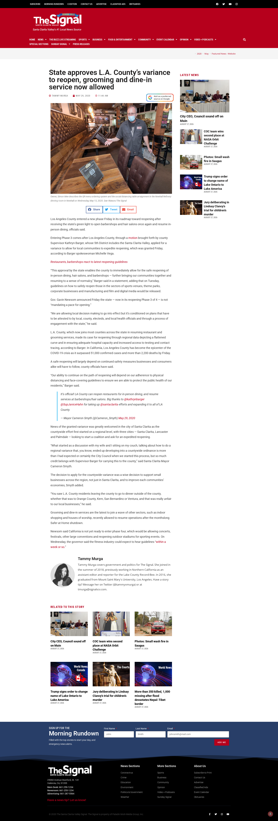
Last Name (141, 728)
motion (132, 238)
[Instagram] (236, 4)
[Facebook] (217, 4)
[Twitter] (223, 4)
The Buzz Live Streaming (62, 39)
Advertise (101, 4)
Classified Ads (117, 4)
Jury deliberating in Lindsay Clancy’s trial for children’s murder (111, 695)
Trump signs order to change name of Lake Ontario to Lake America (69, 695)
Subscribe (35, 4)
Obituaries (134, 4)
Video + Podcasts (203, 39)
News (40, 39)
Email (170, 728)
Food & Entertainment (120, 39)
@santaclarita (109, 404)
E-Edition (72, 4)
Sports (83, 39)
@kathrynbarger (134, 399)
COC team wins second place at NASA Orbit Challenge (107, 645)
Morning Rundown (54, 4)
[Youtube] (230, 4)
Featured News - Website (224, 53)
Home (32, 39)
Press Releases (81, 44)
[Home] (193, 53)
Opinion (184, 39)
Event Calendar (165, 39)
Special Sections (38, 44)
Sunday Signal (59, 44)
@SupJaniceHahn (72, 404)
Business (97, 39)
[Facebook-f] (209, 814)
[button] (244, 39)
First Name (109, 728)
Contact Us (86, 4)
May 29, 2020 (126, 418)
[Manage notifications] (270, 813)
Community (144, 39)
